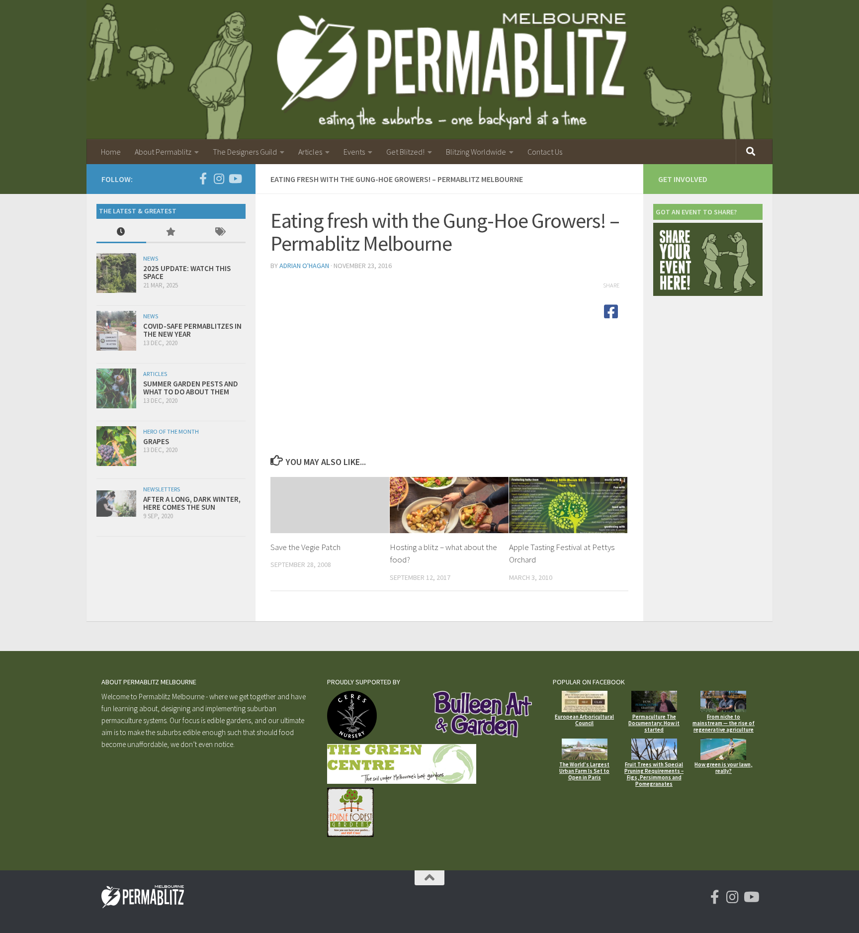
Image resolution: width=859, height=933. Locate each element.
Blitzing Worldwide (476, 152)
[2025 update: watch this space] (116, 273)
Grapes (156, 441)
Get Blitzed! (405, 152)
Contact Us (544, 152)
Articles (310, 152)
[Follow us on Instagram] (219, 179)
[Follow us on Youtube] (235, 179)
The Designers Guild (245, 152)
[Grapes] (116, 446)
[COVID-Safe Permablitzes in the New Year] (116, 331)
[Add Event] (708, 293)
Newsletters (161, 489)
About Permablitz (163, 152)
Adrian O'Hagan (304, 265)
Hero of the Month (171, 431)
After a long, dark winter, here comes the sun (192, 503)
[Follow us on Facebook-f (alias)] (203, 179)
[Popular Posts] (171, 232)
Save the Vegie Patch (305, 547)
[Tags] (221, 232)
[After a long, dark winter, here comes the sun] (116, 503)
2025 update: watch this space (187, 272)
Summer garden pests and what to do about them (190, 388)
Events (354, 152)
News (150, 258)
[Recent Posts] (121, 232)
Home (111, 152)
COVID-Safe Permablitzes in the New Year (192, 330)
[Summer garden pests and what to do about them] (116, 388)
